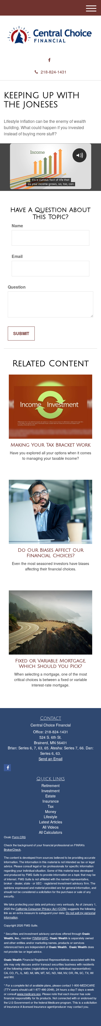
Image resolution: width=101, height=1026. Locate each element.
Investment (50, 790)
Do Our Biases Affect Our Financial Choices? (50, 553)
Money (50, 811)
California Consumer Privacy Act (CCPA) (41, 909)
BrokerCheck (12, 849)
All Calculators (50, 832)
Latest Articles (50, 821)
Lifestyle (50, 816)
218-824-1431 (54, 72)
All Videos (50, 827)
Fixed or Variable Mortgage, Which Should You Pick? (50, 663)
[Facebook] (49, 60)
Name (17, 226)
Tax (51, 806)
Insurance (50, 801)
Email (17, 256)
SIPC (45, 938)
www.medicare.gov (29, 994)
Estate (50, 795)
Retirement (50, 785)
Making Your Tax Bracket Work (50, 445)
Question (17, 287)
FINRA (36, 938)
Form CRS (19, 837)
